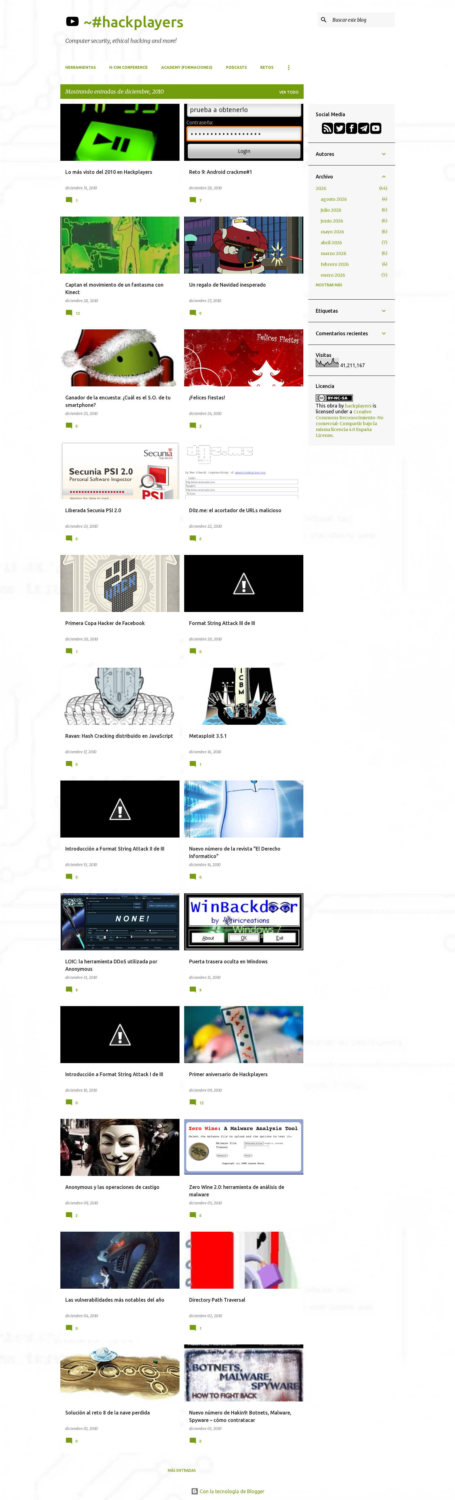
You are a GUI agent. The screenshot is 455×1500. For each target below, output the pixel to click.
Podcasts (236, 67)
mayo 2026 (332, 232)
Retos (266, 67)
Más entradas (182, 1470)
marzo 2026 (333, 253)
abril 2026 (331, 242)
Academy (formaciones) (186, 67)
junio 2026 (332, 221)
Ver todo (289, 92)
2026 (321, 188)
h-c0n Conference (128, 67)
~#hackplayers (134, 21)
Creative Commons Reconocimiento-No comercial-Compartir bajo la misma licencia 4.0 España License (350, 423)
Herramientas (80, 67)
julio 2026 (331, 210)
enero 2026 (333, 275)
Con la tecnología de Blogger (231, 1491)
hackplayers (358, 406)
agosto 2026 (334, 199)
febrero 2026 (335, 264)
